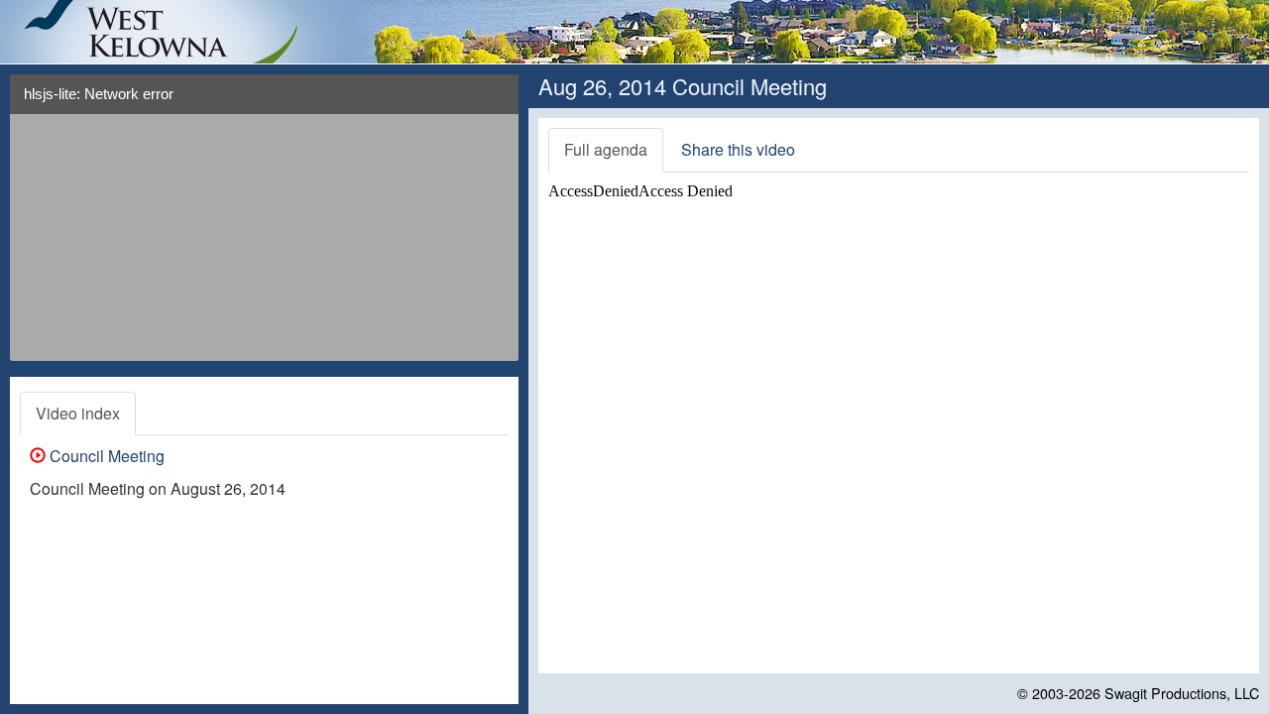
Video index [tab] (78, 413)
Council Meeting (105, 455)
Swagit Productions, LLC (1181, 692)
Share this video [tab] (738, 149)
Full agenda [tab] (605, 149)
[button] (497, 101)
